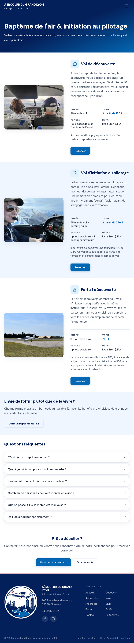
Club (108, 603)
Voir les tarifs (85, 562)
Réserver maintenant (53, 562)
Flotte (88, 609)
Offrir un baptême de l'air (24, 423)
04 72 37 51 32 (50, 610)
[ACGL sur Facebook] (45, 619)
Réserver (80, 150)
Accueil (89, 592)
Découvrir (111, 592)
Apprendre (91, 598)
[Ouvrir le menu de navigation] (127, 6)
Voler (109, 598)
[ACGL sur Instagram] (53, 619)
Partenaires (112, 614)
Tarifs (109, 609)
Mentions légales (86, 638)
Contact (89, 614)
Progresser (91, 603)
